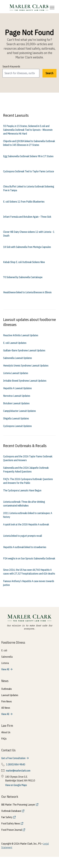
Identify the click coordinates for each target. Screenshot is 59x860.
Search (49, 73)
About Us (5, 732)
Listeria (5, 663)
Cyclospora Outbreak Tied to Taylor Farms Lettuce (28, 171)
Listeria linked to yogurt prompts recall (22, 535)
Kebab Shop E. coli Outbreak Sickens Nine (24, 262)
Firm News (6, 701)
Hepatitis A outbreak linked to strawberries (24, 547)
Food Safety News (10, 823)
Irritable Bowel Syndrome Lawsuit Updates (24, 380)
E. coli (4, 650)
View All (5, 669)
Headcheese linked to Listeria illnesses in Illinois (27, 292)
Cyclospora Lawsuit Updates (17, 426)
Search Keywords (11, 66)
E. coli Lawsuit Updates (14, 342)
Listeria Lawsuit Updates (15, 373)
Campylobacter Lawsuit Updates (19, 410)
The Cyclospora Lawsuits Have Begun (22, 490)
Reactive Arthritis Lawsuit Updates (20, 335)
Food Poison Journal (11, 829)
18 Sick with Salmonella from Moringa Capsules (27, 247)
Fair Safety (6, 817)
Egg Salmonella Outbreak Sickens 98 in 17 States (28, 156)
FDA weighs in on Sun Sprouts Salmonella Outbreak (29, 558)
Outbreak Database (11, 810)
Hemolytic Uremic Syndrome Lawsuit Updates (25, 365)
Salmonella (7, 656)
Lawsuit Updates (9, 695)
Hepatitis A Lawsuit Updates (17, 388)
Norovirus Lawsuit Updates (16, 395)
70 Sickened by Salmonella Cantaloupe (22, 277)
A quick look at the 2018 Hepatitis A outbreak (26, 524)
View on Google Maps (16, 785)
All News (5, 707)
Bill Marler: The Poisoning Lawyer (18, 804)
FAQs (4, 738)
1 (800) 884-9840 (15, 764)
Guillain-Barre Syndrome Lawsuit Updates (24, 350)
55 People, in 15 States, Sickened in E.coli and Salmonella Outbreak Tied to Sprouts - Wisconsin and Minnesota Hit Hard (28, 129)
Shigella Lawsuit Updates (16, 418)
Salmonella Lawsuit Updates (17, 358)
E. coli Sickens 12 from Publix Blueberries (24, 201)
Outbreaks (6, 688)
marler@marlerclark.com (18, 770)
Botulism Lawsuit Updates (16, 403)
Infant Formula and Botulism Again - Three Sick (27, 216)
